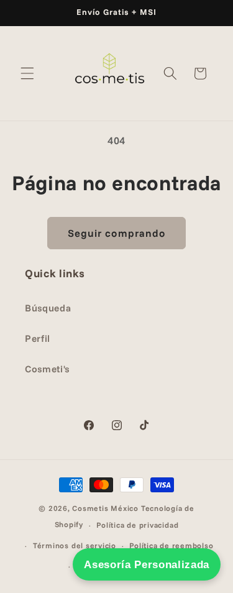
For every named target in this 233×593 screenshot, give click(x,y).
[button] (27, 73)
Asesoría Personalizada (146, 564)
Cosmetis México (105, 508)
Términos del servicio (74, 545)
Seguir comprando (117, 232)
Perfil (37, 338)
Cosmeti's (47, 369)
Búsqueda (48, 308)
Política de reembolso (171, 545)
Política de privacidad (137, 525)
